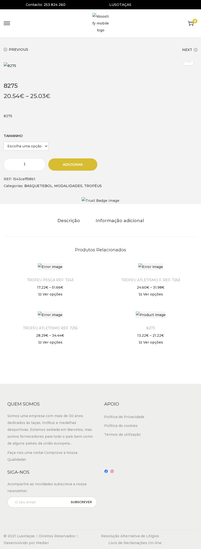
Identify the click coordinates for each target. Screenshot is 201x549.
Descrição (68, 220)
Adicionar (73, 164)
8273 (150, 328)
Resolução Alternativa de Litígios (130, 536)
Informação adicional (120, 220)
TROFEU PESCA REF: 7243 (50, 280)
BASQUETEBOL (38, 186)
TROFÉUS (93, 186)
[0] (191, 23)
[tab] (68, 220)
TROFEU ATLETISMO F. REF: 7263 (150, 280)
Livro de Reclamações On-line (135, 543)
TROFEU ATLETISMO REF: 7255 (50, 328)
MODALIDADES (68, 186)
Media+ (42, 543)
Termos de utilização (122, 434)
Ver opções (53, 294)
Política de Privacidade (124, 417)
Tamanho (13, 136)
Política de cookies (121, 425)
